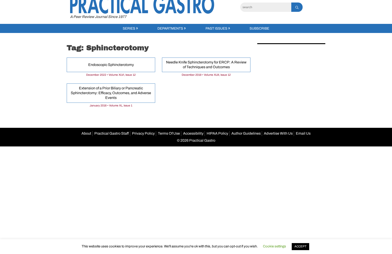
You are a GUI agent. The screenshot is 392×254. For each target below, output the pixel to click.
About (86, 133)
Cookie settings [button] (274, 246)
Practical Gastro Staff (111, 133)
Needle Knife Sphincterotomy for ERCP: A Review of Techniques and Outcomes (206, 64)
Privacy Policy (143, 133)
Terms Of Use (169, 133)
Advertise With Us (278, 133)
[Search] (297, 7)
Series (129, 28)
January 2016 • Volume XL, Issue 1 (111, 105)
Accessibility (193, 133)
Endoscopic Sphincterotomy (111, 65)
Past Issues (216, 28)
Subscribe (259, 28)
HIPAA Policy (217, 133)
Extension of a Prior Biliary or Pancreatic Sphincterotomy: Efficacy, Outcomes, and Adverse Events (111, 93)
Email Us (303, 133)
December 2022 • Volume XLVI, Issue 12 (111, 74)
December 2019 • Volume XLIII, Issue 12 (206, 74)
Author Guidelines (246, 133)
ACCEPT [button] (300, 246)
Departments (170, 28)
